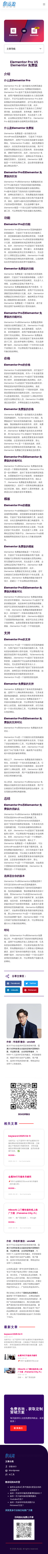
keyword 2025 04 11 (19, 1135)
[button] (40, 49)
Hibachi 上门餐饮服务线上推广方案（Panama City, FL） (30, 1370)
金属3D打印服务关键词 (19, 1176)
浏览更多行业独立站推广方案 (18, 1510)
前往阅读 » (12, 1155)
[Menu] (44, 4)
